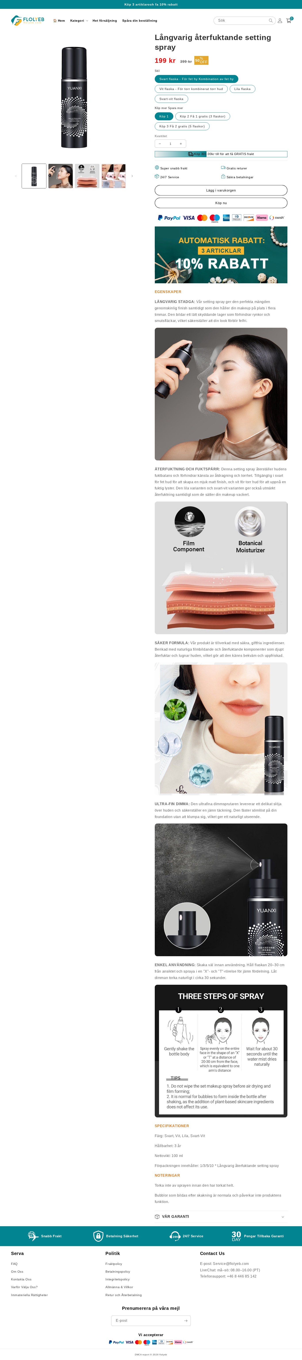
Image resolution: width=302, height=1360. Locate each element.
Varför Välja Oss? (24, 1287)
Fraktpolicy (113, 1264)
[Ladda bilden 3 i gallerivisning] (87, 176)
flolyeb (163, 1354)
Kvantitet (161, 136)
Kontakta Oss (21, 1279)
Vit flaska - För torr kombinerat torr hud (191, 89)
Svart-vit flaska (171, 99)
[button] (79, 20)
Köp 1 (164, 116)
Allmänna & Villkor (119, 1287)
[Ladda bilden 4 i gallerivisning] (113, 176)
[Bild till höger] (132, 176)
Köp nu (221, 203)
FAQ (14, 1264)
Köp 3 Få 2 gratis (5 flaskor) (182, 126)
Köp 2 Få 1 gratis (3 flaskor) (203, 116)
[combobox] (245, 21)
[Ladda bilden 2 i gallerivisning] (60, 176)
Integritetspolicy (117, 1279)
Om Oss (17, 1271)
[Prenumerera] (186, 1321)
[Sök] (271, 20)
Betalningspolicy (117, 1271)
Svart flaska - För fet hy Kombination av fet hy (196, 79)
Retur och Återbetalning (123, 1295)
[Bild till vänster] (16, 176)
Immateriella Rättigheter (29, 1295)
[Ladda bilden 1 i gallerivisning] (34, 176)
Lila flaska (242, 89)
